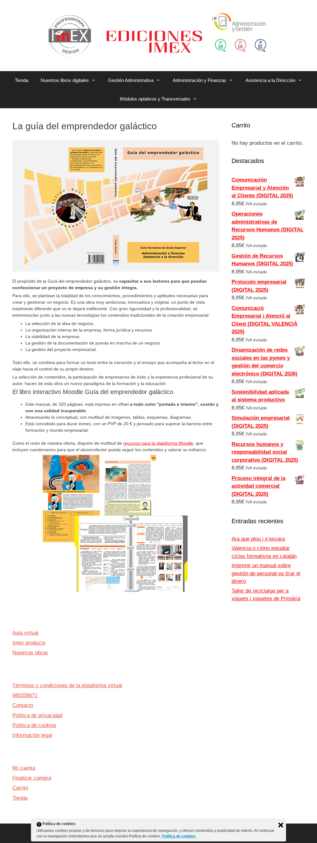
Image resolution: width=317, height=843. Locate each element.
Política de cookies (34, 725)
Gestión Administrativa (131, 80)
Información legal (32, 735)
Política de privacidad (37, 715)
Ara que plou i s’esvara (258, 539)
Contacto (22, 705)
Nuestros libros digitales (65, 80)
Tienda (21, 80)
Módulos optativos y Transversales (155, 98)
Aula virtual (25, 633)
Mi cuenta (23, 768)
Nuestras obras (30, 653)
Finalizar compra (31, 778)
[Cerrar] (280, 825)
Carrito (20, 788)
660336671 (24, 695)
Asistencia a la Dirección (270, 80)
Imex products (29, 643)
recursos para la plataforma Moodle (158, 443)
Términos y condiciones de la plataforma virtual (67, 685)
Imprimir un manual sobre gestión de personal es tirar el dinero (266, 573)
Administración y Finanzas (199, 80)
